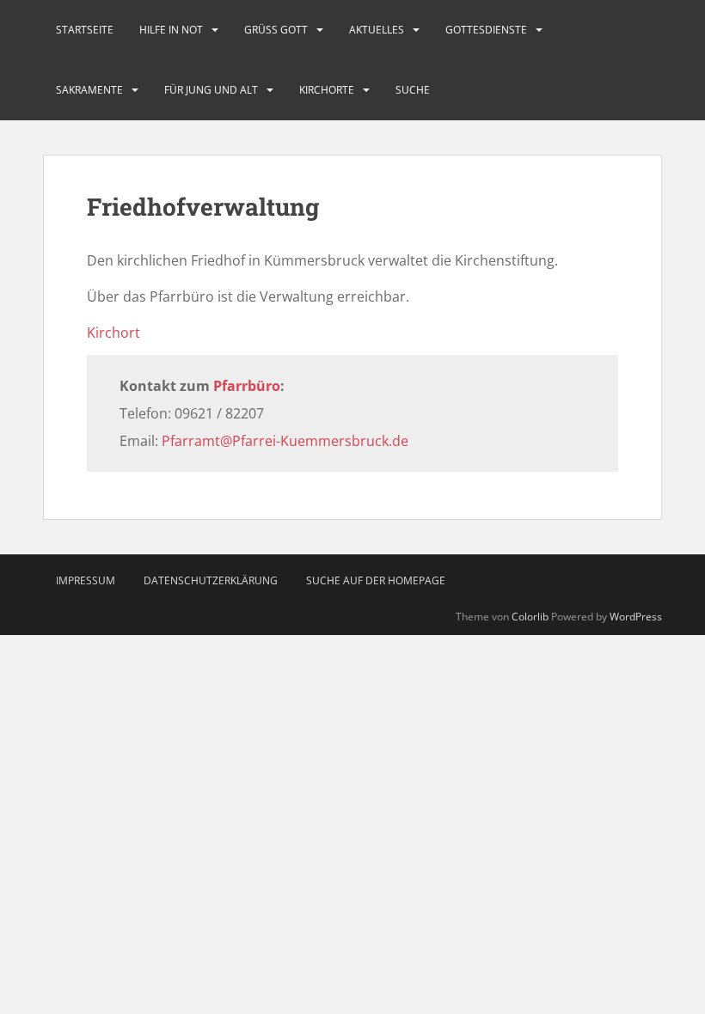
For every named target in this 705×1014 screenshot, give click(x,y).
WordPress (636, 616)
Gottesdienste (486, 29)
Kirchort (113, 332)
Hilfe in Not (171, 29)
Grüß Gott (276, 29)
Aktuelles (376, 29)
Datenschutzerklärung (211, 580)
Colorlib (530, 616)
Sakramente (89, 89)
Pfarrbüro (246, 385)
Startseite (84, 29)
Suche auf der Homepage (375, 580)
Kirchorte (326, 89)
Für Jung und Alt (211, 89)
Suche (412, 89)
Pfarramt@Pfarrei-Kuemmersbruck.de (285, 440)
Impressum (85, 580)
